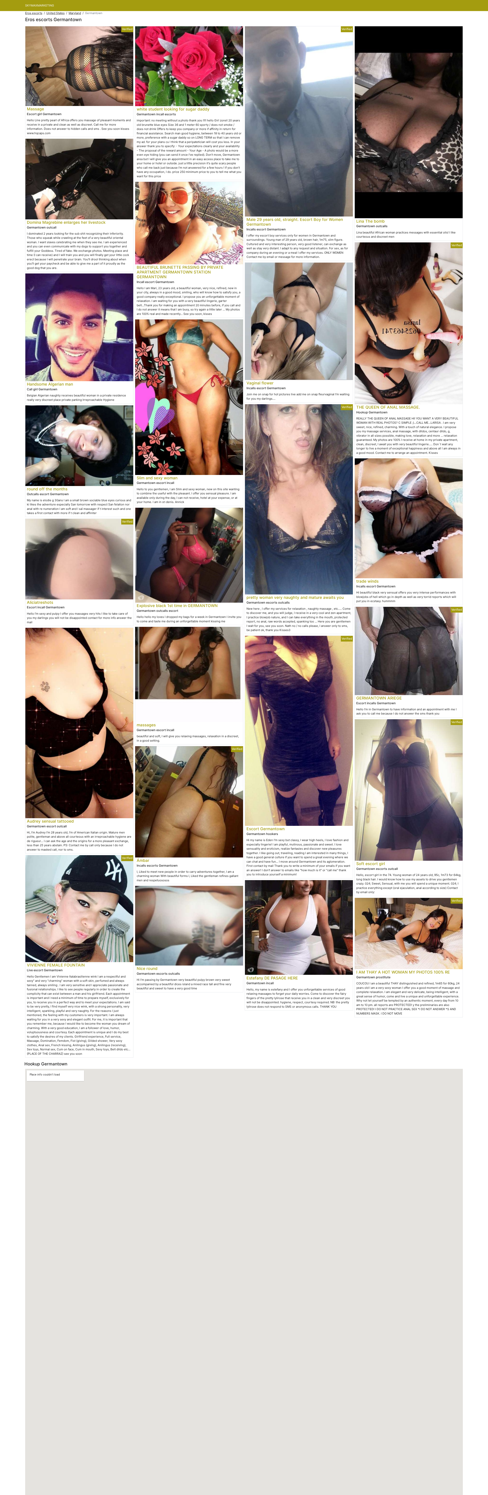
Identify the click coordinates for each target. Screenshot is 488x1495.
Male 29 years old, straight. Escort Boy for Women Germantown (294, 222)
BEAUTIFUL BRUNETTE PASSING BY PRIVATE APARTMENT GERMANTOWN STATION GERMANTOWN (180, 272)
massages (146, 725)
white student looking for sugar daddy (173, 109)
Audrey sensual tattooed (50, 821)
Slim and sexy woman (157, 478)
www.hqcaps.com (39, 133)
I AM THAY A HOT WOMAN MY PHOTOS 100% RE (403, 972)
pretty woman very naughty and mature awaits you (295, 597)
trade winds (367, 581)
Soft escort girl (370, 863)
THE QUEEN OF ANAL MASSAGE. (388, 407)
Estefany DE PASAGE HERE (272, 978)
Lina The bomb (370, 221)
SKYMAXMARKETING (39, 5)
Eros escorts (33, 13)
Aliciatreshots (40, 602)
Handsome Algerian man (50, 384)
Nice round (147, 968)
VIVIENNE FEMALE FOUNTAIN (56, 965)
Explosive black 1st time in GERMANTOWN (177, 605)
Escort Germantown (265, 828)
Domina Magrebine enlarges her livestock (66, 222)
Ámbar (143, 860)
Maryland (75, 13)
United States (55, 13)
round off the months (47, 489)
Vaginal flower (260, 383)
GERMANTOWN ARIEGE (379, 698)
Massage (35, 109)
